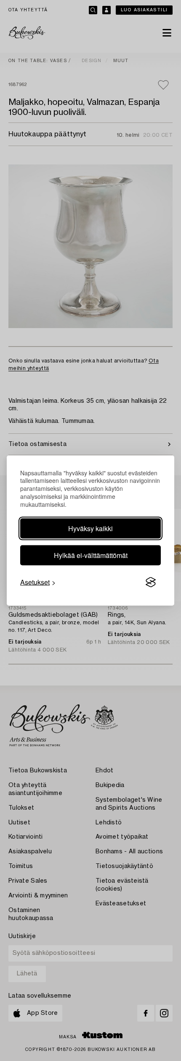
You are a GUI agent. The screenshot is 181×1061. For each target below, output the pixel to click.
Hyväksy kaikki (90, 528)
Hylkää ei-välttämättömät (91, 555)
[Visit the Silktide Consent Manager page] (151, 582)
